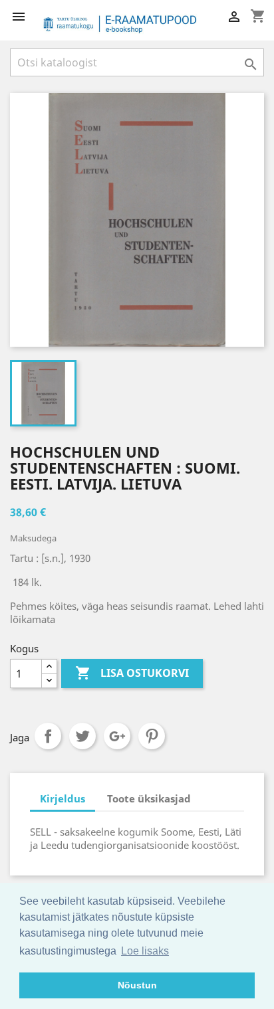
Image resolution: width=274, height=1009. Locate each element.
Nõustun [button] (137, 985)
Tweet (82, 736)
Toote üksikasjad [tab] (149, 798)
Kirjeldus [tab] (62, 798)
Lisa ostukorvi (132, 673)
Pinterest (151, 736)
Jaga (48, 736)
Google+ (117, 736)
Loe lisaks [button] (145, 951)
